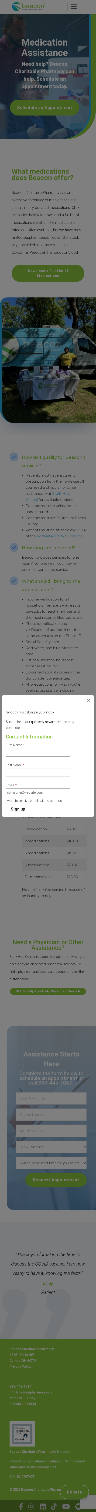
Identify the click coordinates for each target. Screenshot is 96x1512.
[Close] (88, 700)
